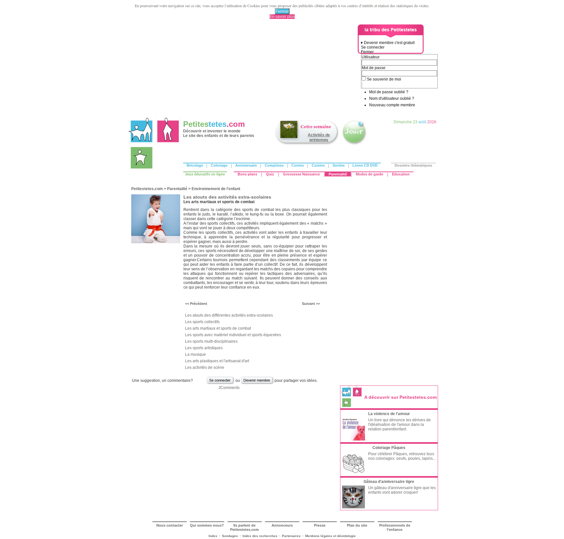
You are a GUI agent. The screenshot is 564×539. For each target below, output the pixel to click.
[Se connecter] (220, 383)
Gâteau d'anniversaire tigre (389, 481)
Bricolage (195, 165)
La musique (195, 354)
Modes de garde (369, 174)
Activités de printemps (319, 137)
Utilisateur (371, 57)
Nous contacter (169, 525)
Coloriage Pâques (388, 447)
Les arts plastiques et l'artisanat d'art (217, 361)
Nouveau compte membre (392, 105)
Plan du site (357, 525)
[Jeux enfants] (354, 144)
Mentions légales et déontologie (330, 536)
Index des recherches (260, 536)
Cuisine (318, 165)
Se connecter (372, 47)
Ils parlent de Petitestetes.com (244, 527)
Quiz (270, 174)
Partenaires (291, 536)
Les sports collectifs (202, 322)
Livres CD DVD (365, 165)
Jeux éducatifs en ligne (205, 174)
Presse (319, 525)
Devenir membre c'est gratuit (389, 42)
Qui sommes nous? (207, 525)
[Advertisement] (243, 70)
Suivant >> (311, 304)
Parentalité (338, 174)
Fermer (282, 11)
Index (213, 536)
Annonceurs (282, 525)
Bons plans (247, 174)
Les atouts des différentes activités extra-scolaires (229, 315)
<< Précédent (196, 304)
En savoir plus (282, 16)
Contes (297, 165)
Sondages (230, 536)
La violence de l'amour (389, 414)
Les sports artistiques (204, 348)
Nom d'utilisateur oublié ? (391, 98)
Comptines (274, 165)
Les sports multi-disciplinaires (211, 341)
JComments (229, 387)
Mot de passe (373, 68)
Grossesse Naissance (301, 174)
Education (401, 174)
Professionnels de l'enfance (394, 527)
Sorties (339, 165)
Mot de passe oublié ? (388, 92)
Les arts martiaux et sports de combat (218, 328)
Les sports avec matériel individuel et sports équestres (233, 335)
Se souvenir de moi (384, 79)
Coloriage (219, 165)
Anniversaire (246, 165)
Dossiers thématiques (413, 165)
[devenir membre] (257, 383)
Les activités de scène (204, 367)
